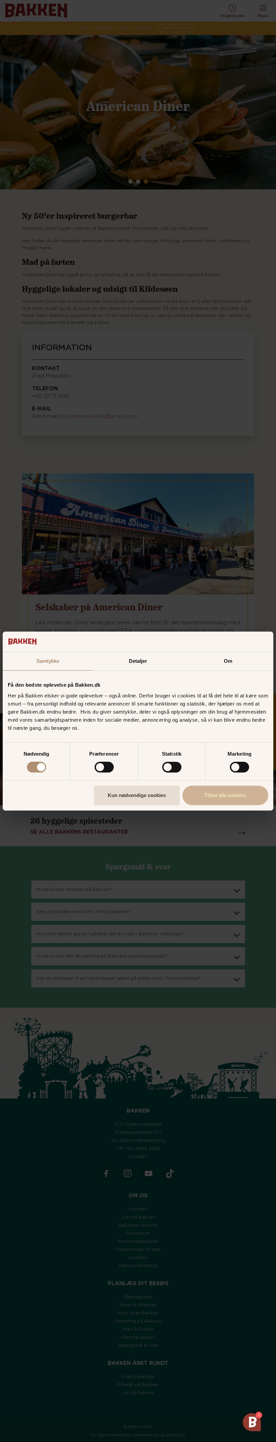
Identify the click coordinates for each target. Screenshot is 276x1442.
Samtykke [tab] (48, 661)
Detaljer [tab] (138, 661)
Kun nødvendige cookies (137, 795)
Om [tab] (228, 661)
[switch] (104, 767)
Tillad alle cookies (225, 795)
